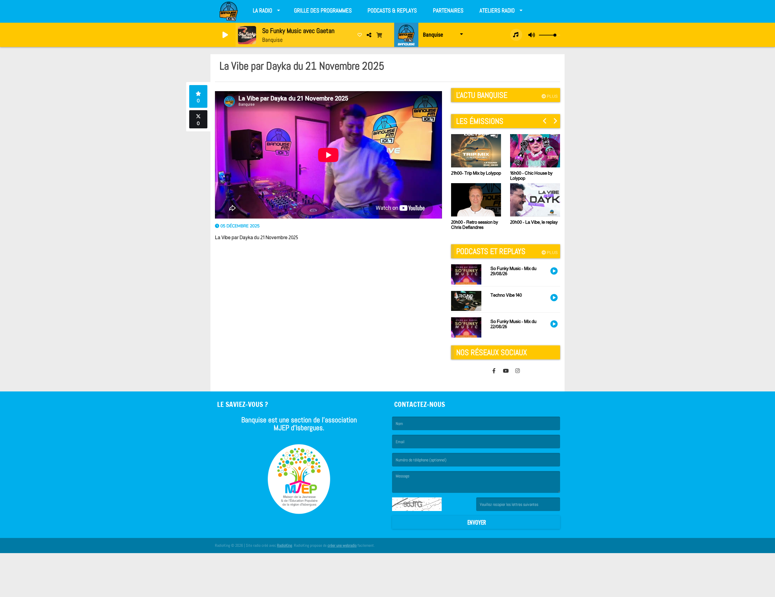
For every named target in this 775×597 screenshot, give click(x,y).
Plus (552, 96)
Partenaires (448, 10)
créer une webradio (342, 545)
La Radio (262, 10)
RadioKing (284, 545)
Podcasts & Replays (392, 10)
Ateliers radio (497, 10)
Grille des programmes (323, 10)
